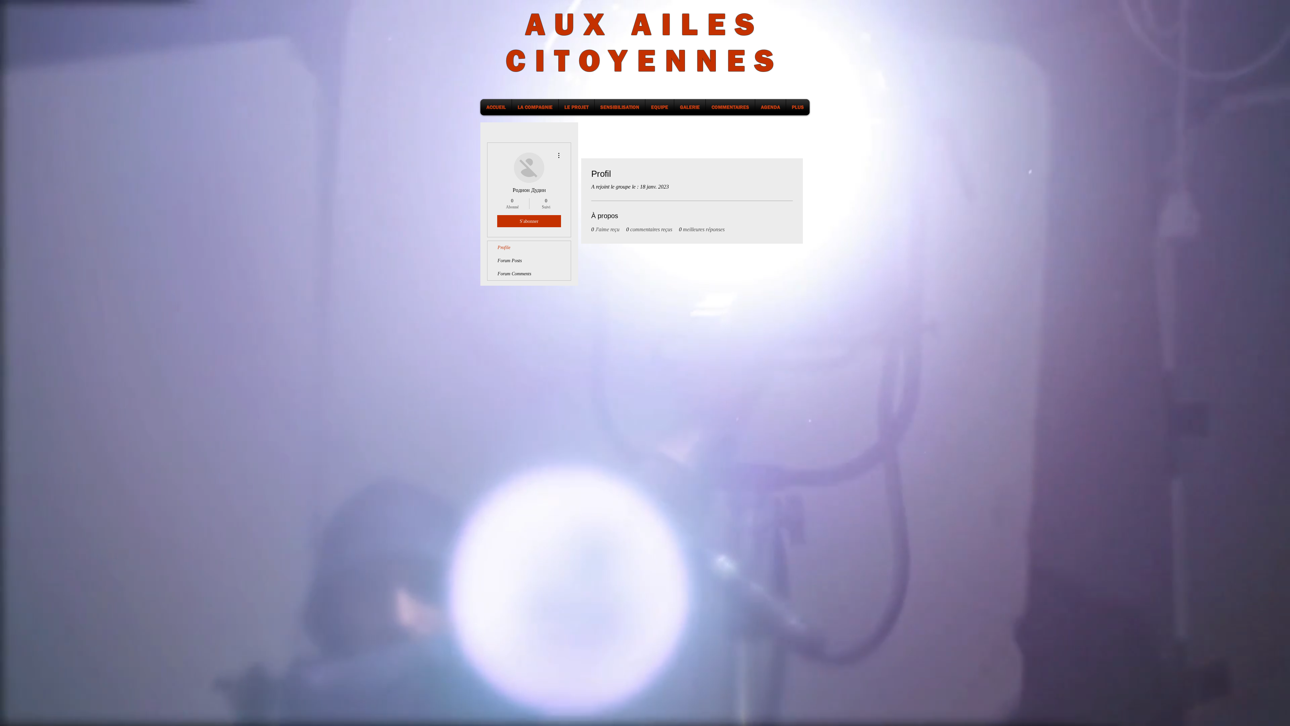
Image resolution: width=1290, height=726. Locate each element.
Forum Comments (514, 273)
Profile (504, 247)
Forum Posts (510, 260)
